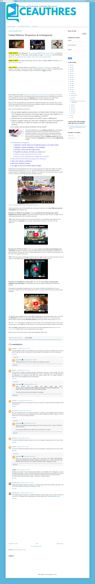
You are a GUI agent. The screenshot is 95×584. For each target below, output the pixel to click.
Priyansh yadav (15, 482)
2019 (71, 79)
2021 (71, 75)
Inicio (37, 543)
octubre (72, 93)
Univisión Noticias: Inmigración (20, 142)
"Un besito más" (47, 55)
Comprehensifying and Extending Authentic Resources (33, 6)
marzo (72, 109)
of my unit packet (32, 53)
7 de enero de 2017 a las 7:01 (30, 423)
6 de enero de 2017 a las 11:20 (24, 410)
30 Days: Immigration (14, 205)
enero (72, 113)
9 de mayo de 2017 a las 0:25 (23, 446)
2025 (71, 67)
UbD (60, 339)
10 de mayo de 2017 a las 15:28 (23, 469)
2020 (71, 77)
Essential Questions (39, 339)
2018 (71, 81)
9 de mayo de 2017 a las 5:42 (30, 456)
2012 (71, 115)
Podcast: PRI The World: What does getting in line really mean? (29, 158)
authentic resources (26, 339)
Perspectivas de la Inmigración (31, 94)
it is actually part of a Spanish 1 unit (44, 67)
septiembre (73, 95)
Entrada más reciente (13, 543)
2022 (71, 73)
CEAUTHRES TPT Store (24, 26)
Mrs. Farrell (15, 410)
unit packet (55, 94)
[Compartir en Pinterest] (31, 337)
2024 (71, 69)
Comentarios (72, 138)
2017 (71, 83)
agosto (72, 97)
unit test (16, 322)
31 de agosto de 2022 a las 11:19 (26, 492)
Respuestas (16, 357)
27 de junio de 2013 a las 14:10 (23, 348)
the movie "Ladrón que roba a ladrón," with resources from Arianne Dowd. (31, 57)
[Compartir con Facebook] (30, 337)
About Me (34, 26)
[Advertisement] (36, 531)
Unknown (14, 348)
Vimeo (36, 205)
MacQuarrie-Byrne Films (27, 205)
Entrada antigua (59, 543)
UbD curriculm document (45, 94)
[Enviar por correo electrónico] (26, 337)
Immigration (45, 339)
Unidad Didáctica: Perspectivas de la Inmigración (78, 101)
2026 (71, 65)
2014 (71, 89)
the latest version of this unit (48, 53)
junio (72, 99)
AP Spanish (15, 339)
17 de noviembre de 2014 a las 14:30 (24, 400)
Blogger (55, 574)
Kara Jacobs (18, 359)
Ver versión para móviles (36, 546)
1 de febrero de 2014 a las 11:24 (30, 384)
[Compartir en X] (28, 337)
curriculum (33, 339)
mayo (72, 104)
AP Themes (20, 339)
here (39, 289)
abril (72, 106)
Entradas (72, 135)
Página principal (11, 26)
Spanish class (56, 339)
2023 (71, 71)
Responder (14, 354)
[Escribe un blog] (27, 337)
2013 (71, 91)
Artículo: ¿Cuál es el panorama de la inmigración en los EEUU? (31, 156)
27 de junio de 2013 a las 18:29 (30, 359)
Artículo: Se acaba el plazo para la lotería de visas (27, 154)
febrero (72, 111)
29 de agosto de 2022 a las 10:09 (26, 482)
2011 (71, 117)
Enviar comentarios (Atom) (20, 549)
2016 (71, 85)
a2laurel (14, 370)
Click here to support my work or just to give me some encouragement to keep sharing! (77, 127)
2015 (71, 87)
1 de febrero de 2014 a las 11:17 (23, 370)
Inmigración (51, 339)
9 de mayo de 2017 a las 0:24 (23, 438)
